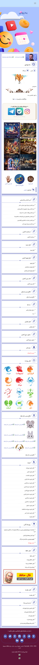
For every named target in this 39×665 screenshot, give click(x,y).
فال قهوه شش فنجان (29, 270)
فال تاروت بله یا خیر (29, 513)
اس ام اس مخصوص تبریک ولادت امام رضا (24, 216)
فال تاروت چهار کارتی (29, 486)
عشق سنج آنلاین (30, 340)
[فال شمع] (12, 146)
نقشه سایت (14, 652)
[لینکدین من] (17, 640)
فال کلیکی (31, 326)
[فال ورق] (12, 162)
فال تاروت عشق (30, 505)
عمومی (25, 190)
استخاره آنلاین (30, 237)
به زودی (23, 12)
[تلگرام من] (29, 636)
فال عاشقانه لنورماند (29, 612)
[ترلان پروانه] (19, 57)
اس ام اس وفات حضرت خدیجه (27, 212)
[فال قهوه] (28, 146)
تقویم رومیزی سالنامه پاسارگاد (27, 539)
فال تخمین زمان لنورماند (28, 608)
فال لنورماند (31, 615)
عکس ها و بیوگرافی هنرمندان (27, 623)
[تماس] (15, 636)
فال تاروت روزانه (30, 468)
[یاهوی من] (33, 636)
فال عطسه (31, 595)
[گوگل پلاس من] (5, 636)
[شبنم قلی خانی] (8, 57)
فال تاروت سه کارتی (29, 483)
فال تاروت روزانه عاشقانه (28, 509)
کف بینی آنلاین (30, 284)
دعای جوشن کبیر (30, 310)
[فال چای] (28, 162)
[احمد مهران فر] (31, 57)
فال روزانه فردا (30, 619)
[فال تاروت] (28, 130)
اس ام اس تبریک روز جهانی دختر (26, 205)
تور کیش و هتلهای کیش (28, 535)
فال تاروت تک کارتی (29, 479)
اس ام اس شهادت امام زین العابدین (25, 220)
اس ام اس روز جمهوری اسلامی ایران (26, 209)
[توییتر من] (10, 636)
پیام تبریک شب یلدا (29, 567)
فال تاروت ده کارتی (29, 501)
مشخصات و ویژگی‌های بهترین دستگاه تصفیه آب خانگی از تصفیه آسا (20, 530)
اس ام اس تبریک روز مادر (28, 224)
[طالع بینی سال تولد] (19, 437)
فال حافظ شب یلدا (30, 563)
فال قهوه (32, 263)
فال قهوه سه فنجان (29, 267)
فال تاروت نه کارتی (29, 498)
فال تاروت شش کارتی (29, 494)
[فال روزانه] (12, 130)
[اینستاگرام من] (19, 636)
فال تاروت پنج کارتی (29, 490)
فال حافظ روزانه (30, 559)
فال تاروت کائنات (30, 475)
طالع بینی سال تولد (29, 455)
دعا (15, 99)
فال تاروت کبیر (30, 471)
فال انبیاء (32, 250)
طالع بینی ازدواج (30, 297)
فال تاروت (31, 516)
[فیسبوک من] (24, 636)
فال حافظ (32, 556)
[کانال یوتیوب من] (22, 640)
